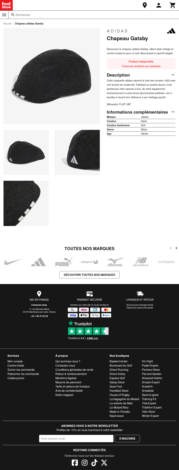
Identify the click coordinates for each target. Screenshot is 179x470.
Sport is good (150, 395)
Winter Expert (150, 416)
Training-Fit (149, 399)
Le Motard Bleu (119, 407)
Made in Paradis (120, 412)
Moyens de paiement (68, 382)
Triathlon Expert (152, 407)
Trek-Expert (149, 403)
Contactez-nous (39, 304)
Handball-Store (119, 391)
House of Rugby (120, 395)
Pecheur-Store (151, 370)
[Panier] (172, 5)
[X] (104, 463)
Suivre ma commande (21, 370)
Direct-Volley (117, 374)
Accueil (7, 23)
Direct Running (119, 370)
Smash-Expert (151, 382)
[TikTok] (94, 463)
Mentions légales (66, 378)
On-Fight (147, 361)
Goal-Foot (116, 386)
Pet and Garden (152, 374)
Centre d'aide (16, 365)
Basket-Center (118, 361)
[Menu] (4, 15)
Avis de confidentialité (69, 391)
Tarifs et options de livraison (72, 386)
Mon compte (15, 361)
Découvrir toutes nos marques (89, 275)
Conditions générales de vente (74, 370)
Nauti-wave (117, 416)
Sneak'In (147, 386)
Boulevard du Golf (121, 365)
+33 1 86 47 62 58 (39, 316)
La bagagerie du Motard (124, 399)
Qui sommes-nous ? (67, 361)
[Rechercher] (13, 15)
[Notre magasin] (144, 5)
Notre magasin (64, 395)
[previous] (170, 249)
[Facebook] (74, 463)
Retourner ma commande (23, 374)
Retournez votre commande (140, 307)
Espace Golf (117, 378)
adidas (117, 31)
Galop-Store (117, 382)
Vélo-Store (148, 412)
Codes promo (16, 378)
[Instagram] (84, 463)
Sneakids (148, 391)
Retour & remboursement (71, 374)
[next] (176, 249)
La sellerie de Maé (121, 403)
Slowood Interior (152, 378)
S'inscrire (127, 438)
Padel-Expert (150, 365)
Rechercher (23, 15)
